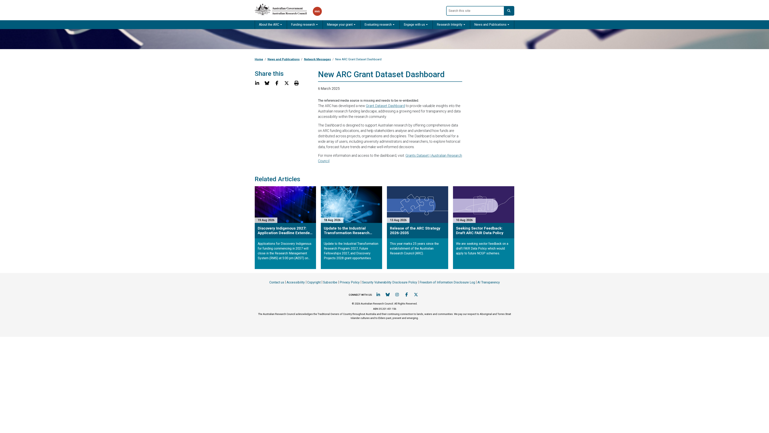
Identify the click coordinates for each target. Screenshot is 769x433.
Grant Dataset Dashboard (385, 106)
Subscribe (330, 282)
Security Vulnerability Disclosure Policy (389, 282)
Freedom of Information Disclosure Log (447, 282)
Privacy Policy (350, 282)
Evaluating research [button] (378, 24)
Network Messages (317, 59)
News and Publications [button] (490, 24)
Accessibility (296, 282)
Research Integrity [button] (449, 24)
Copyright (314, 282)
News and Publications (284, 59)
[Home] (284, 9)
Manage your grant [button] (340, 24)
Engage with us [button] (414, 24)
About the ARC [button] (269, 24)
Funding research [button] (303, 24)
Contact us (276, 282)
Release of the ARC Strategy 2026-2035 (415, 230)
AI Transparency (488, 282)
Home (259, 59)
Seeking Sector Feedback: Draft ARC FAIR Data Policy (479, 230)
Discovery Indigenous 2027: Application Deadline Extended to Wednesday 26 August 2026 (285, 230)
